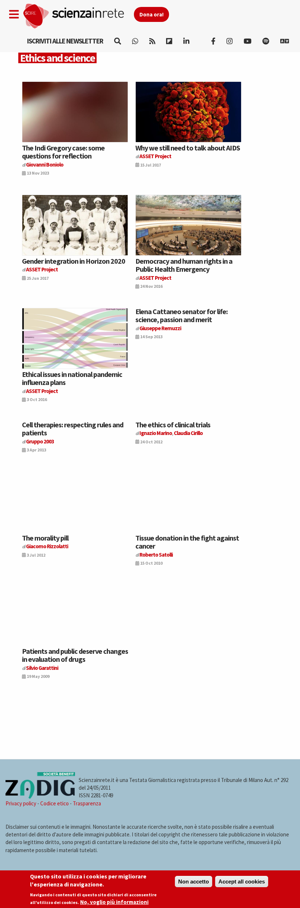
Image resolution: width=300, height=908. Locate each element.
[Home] (78, 16)
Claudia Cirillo (188, 433)
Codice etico (54, 803)
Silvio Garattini (42, 667)
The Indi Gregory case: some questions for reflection (63, 151)
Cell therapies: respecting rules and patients (72, 428)
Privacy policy (20, 803)
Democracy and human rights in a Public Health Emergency (183, 265)
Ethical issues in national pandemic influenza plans (72, 378)
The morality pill (45, 537)
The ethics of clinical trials (172, 424)
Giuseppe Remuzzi (160, 328)
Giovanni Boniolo (44, 164)
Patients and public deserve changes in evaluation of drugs (75, 655)
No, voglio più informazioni (114, 902)
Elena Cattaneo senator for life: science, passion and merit (181, 315)
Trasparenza (87, 803)
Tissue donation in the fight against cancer (187, 541)
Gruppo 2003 (40, 441)
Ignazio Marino (155, 433)
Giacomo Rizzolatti (47, 546)
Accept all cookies (241, 881)
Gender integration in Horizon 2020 (73, 261)
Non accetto (193, 881)
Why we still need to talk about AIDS (187, 147)
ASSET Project (155, 156)
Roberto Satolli (156, 554)
